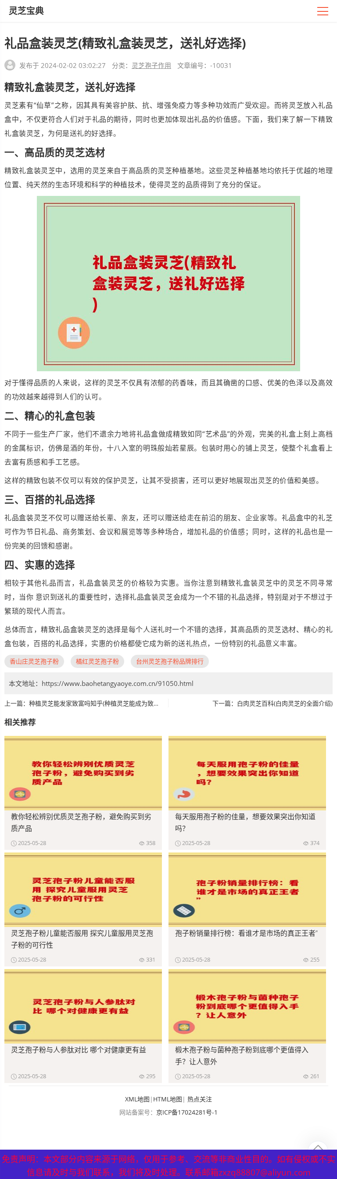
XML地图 (137, 1099)
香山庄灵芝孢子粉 (34, 661)
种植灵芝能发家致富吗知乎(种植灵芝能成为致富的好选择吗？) (113, 703)
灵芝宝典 (26, 11)
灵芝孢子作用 (151, 65)
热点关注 (199, 1099)
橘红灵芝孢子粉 (97, 661)
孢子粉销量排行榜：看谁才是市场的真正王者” (246, 933)
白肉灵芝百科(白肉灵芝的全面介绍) (285, 703)
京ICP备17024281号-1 (187, 1112)
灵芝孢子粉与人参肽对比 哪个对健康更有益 (78, 1050)
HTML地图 (167, 1099)
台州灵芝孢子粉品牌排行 (170, 661)
